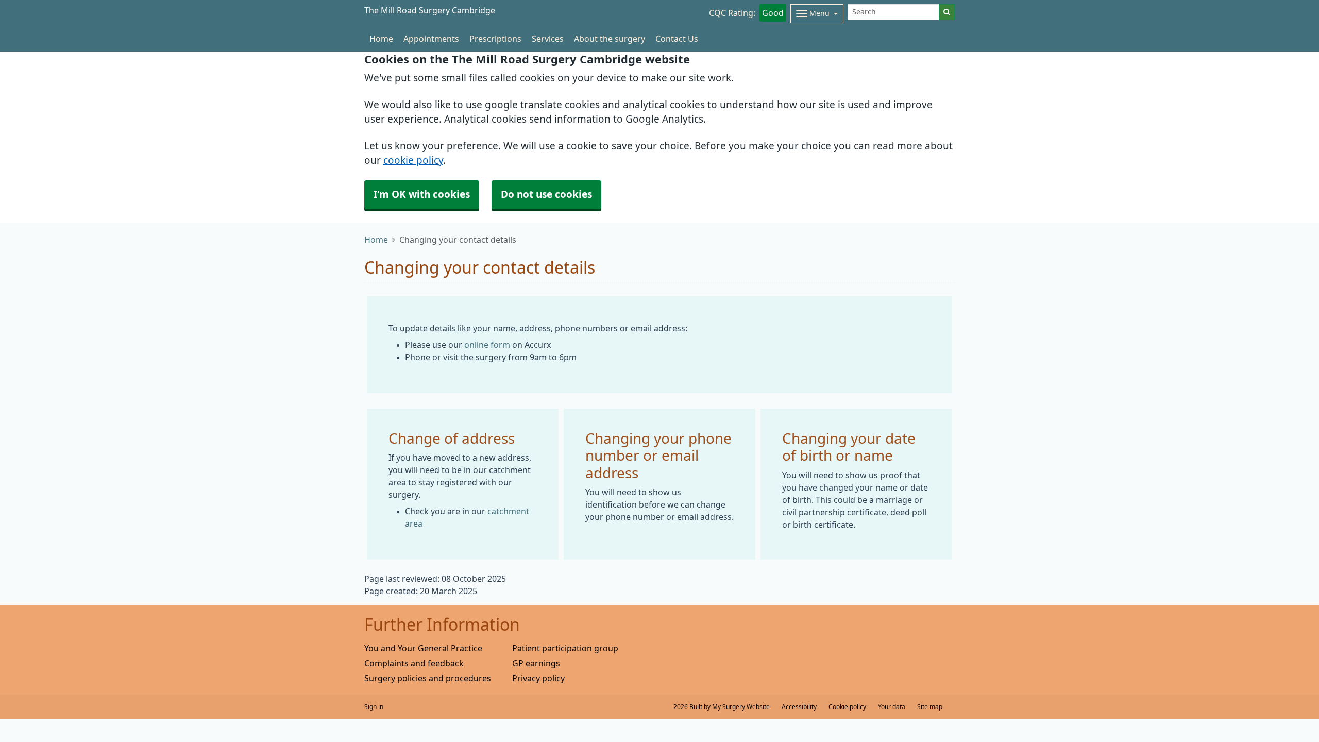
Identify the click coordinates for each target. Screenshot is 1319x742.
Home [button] (381, 39)
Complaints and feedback (414, 663)
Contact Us (676, 39)
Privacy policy (538, 678)
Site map (929, 707)
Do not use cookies (546, 194)
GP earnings (536, 663)
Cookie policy (847, 707)
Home (376, 239)
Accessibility (799, 707)
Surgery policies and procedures (427, 678)
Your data (891, 707)
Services (548, 39)
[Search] (947, 12)
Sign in (373, 707)
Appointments (431, 39)
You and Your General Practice (423, 648)
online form (487, 345)
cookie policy (413, 160)
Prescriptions (495, 39)
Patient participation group (565, 648)
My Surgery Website (741, 707)
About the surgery (609, 39)
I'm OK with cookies (422, 194)
